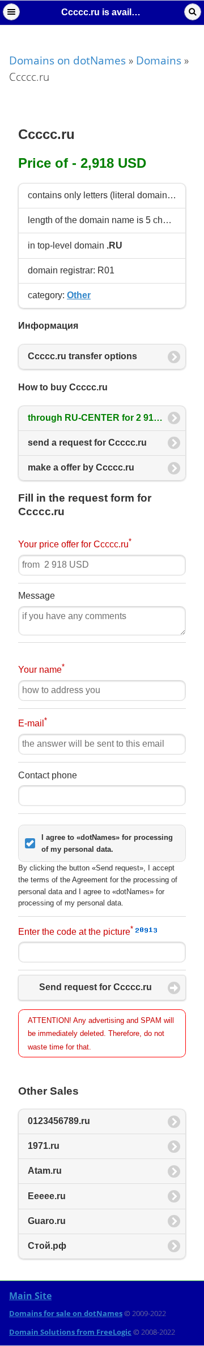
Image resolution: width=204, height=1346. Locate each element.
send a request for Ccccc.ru (87, 442)
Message (36, 595)
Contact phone (47, 775)
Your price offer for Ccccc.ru (74, 543)
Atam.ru (45, 1170)
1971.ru (44, 1146)
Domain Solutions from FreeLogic (70, 1332)
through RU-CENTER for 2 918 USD (105, 417)
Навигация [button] (11, 11)
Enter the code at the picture (75, 930)
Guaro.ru (47, 1221)
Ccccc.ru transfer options (82, 356)
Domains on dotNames (67, 60)
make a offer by (81, 467)
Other (79, 295)
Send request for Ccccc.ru (95, 987)
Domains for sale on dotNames (65, 1313)
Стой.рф (47, 1246)
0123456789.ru (59, 1121)
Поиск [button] (192, 11)
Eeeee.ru (47, 1196)
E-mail (32, 722)
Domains (158, 60)
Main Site (30, 1296)
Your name (41, 668)
